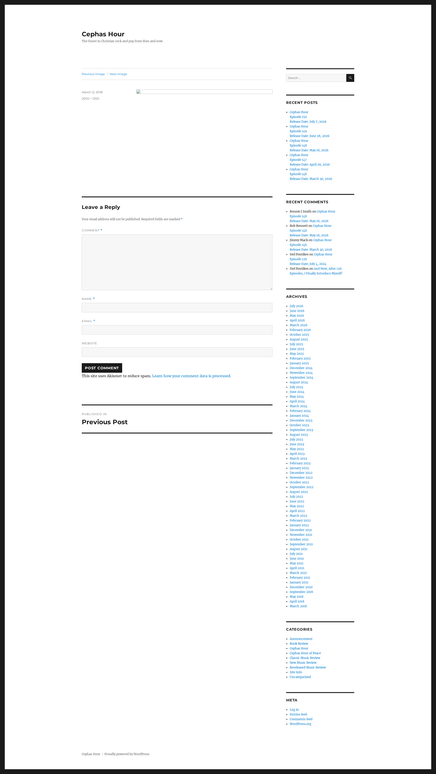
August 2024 (299, 382)
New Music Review (303, 663)
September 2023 (301, 430)
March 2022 (298, 516)
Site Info (296, 672)
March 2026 (298, 325)
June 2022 (297, 501)
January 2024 (299, 416)
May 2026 (297, 316)
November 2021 (301, 535)
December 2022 (301, 473)
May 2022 (297, 506)
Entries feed (298, 714)
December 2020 (301, 587)
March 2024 (298, 406)
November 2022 (301, 478)
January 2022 (299, 525)
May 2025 (297, 354)
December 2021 (301, 530)
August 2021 (298, 549)
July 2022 (296, 497)
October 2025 (299, 335)
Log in (294, 710)
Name (88, 299)
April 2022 (297, 511)
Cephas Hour (103, 34)
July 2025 (296, 344)
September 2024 (301, 378)
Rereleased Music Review (308, 667)
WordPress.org (300, 724)
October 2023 (299, 425)
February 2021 (300, 578)
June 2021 (297, 559)
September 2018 (301, 592)
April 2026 (297, 320)
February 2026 (300, 330)
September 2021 (301, 544)
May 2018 (296, 597)
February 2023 (300, 463)
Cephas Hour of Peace (305, 653)
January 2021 (299, 582)
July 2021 (296, 554)
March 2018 (298, 606)
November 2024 (301, 373)
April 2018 (297, 601)
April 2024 (297, 401)
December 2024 (301, 368)
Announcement (301, 639)
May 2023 (297, 449)
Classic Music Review (305, 658)
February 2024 (300, 411)
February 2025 (300, 358)
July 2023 (296, 439)
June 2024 (297, 392)
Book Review (299, 644)
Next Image (118, 74)
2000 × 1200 (90, 98)
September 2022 (301, 487)
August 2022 (299, 492)
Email (88, 321)
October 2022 (299, 482)
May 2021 (296, 563)
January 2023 (299, 468)
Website (89, 343)
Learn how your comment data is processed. (191, 376)
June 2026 (297, 311)
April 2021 (297, 568)
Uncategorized (300, 677)
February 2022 (300, 520)
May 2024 (297, 397)
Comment (92, 230)
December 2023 (301, 420)
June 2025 (297, 349)
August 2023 (299, 435)
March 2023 (298, 458)
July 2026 (296, 306)
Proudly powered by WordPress (126, 754)
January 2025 (299, 363)
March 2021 (298, 573)
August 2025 (299, 339)
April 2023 (297, 454)
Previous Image (93, 74)
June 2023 (297, 444)
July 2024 (296, 387)
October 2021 (299, 539)
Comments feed (301, 719)
